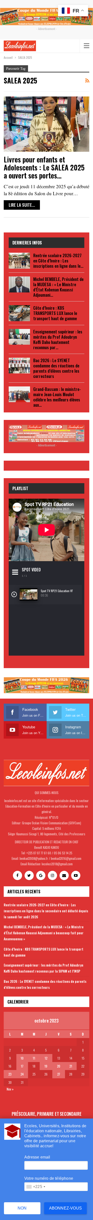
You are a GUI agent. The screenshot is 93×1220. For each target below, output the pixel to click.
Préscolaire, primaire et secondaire (47, 1114)
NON (22, 1208)
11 (34, 1058)
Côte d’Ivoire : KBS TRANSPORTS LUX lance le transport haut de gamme (55, 313)
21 (70, 1066)
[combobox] (36, 1187)
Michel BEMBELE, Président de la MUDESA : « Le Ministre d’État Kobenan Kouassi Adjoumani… (58, 287)
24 (22, 1074)
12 (46, 1058)
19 (45, 1066)
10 (22, 1058)
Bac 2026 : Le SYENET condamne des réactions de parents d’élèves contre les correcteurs (56, 368)
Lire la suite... (22, 205)
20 (58, 1066)
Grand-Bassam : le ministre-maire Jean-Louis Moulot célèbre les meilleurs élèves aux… (57, 397)
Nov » (10, 1089)
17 (22, 1066)
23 (9, 1074)
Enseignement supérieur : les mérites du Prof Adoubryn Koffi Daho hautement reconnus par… (57, 339)
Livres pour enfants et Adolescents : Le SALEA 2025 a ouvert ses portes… (44, 167)
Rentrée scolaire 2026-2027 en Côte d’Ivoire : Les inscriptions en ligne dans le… (58, 260)
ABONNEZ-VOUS (65, 1208)
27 (58, 1074)
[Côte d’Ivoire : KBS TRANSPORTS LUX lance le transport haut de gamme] (19, 313)
